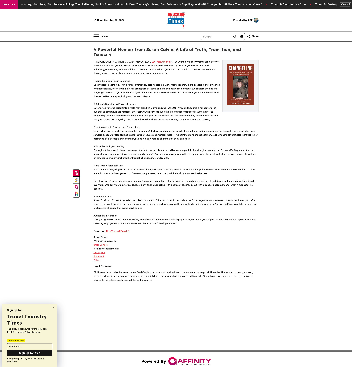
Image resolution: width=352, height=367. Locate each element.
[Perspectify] (76, 180)
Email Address (16, 340)
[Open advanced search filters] (241, 36)
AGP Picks (9, 4)
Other (97, 260)
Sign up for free (29, 353)
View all (345, 4)
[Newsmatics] (76, 193)
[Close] (53, 307)
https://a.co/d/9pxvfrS (117, 231)
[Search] (234, 36)
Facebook (99, 256)
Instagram (99, 252)
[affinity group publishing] (76, 187)
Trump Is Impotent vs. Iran (288, 4)
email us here (101, 244)
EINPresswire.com (160, 61)
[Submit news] (76, 173)
